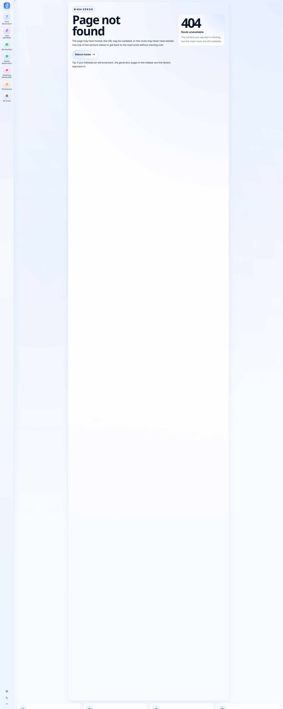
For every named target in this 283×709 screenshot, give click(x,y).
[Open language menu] (7, 691)
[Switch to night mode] (7, 697)
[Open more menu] (7, 704)
